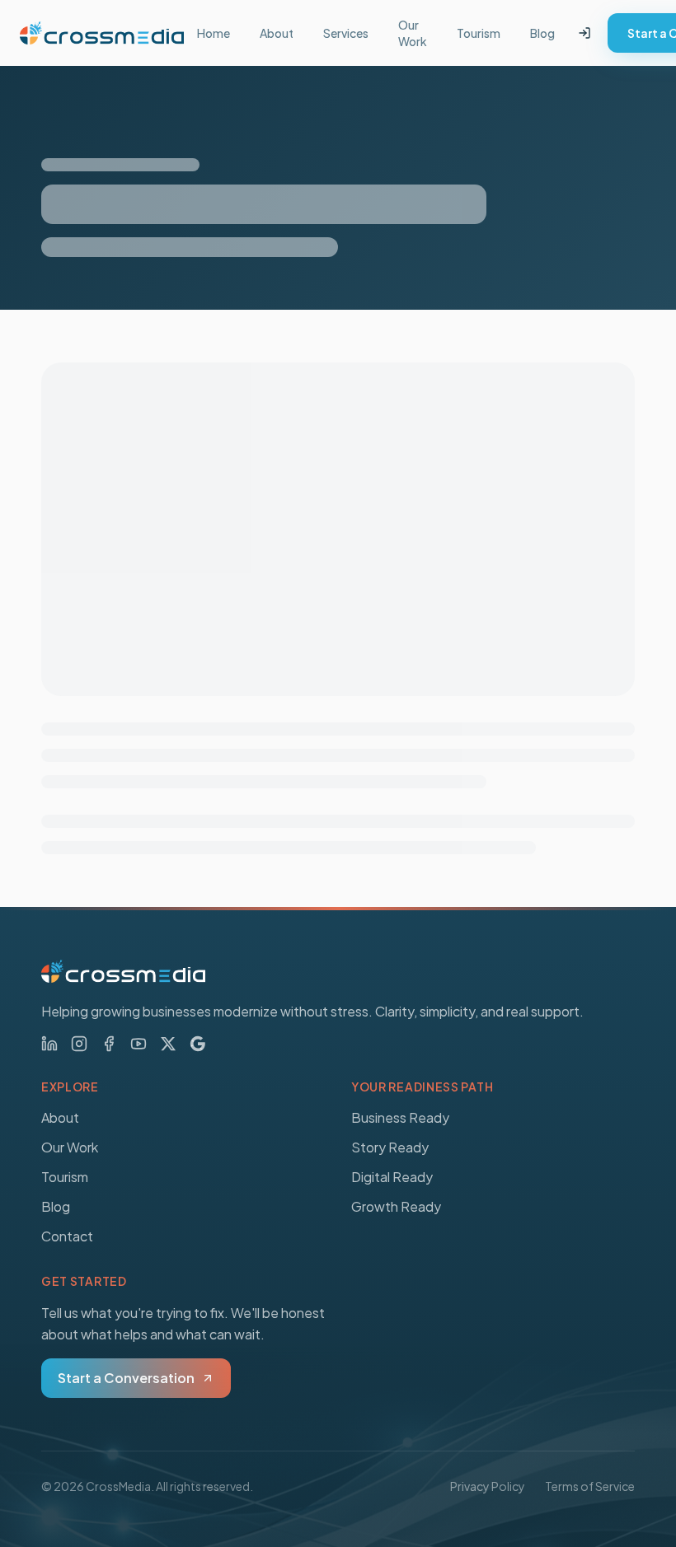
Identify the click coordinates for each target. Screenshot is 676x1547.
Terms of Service (590, 1486)
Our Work (412, 33)
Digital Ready (392, 1176)
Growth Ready (396, 1206)
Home (213, 33)
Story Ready (390, 1147)
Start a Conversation (126, 1377)
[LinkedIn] (49, 1043)
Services (346, 33)
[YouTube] (138, 1043)
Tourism (478, 33)
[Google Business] (198, 1043)
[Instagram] (79, 1043)
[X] (168, 1043)
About (276, 33)
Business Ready (400, 1117)
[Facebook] (109, 1043)
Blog (542, 33)
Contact (67, 1236)
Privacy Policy (487, 1486)
